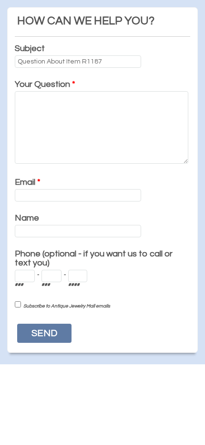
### (19, 284)
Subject (30, 48)
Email (28, 182)
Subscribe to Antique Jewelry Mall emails (66, 306)
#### (74, 284)
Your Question (45, 84)
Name (27, 217)
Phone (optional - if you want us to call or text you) (94, 258)
